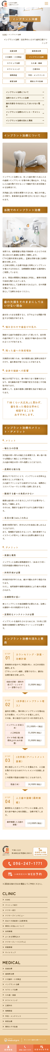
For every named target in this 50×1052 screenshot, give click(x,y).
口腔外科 (36, 69)
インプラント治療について (17, 92)
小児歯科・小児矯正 (13, 57)
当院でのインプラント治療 (17, 98)
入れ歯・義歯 (36, 63)
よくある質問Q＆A (12, 936)
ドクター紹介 (10, 910)
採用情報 (8, 931)
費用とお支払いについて (15, 926)
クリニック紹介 (11, 905)
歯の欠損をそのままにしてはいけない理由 (23, 105)
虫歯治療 (13, 51)
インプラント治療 (36, 57)
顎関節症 (13, 75)
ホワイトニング (13, 69)
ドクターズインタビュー (14, 915)
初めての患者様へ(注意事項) (16, 921)
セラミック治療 (13, 63)
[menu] (46, 3)
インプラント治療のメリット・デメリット (23, 113)
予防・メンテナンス (36, 75)
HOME (7, 900)
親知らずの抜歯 (36, 81)
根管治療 (13, 81)
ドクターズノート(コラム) (15, 942)
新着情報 (8, 947)
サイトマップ (10, 952)
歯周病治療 (36, 51)
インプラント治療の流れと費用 (19, 120)
